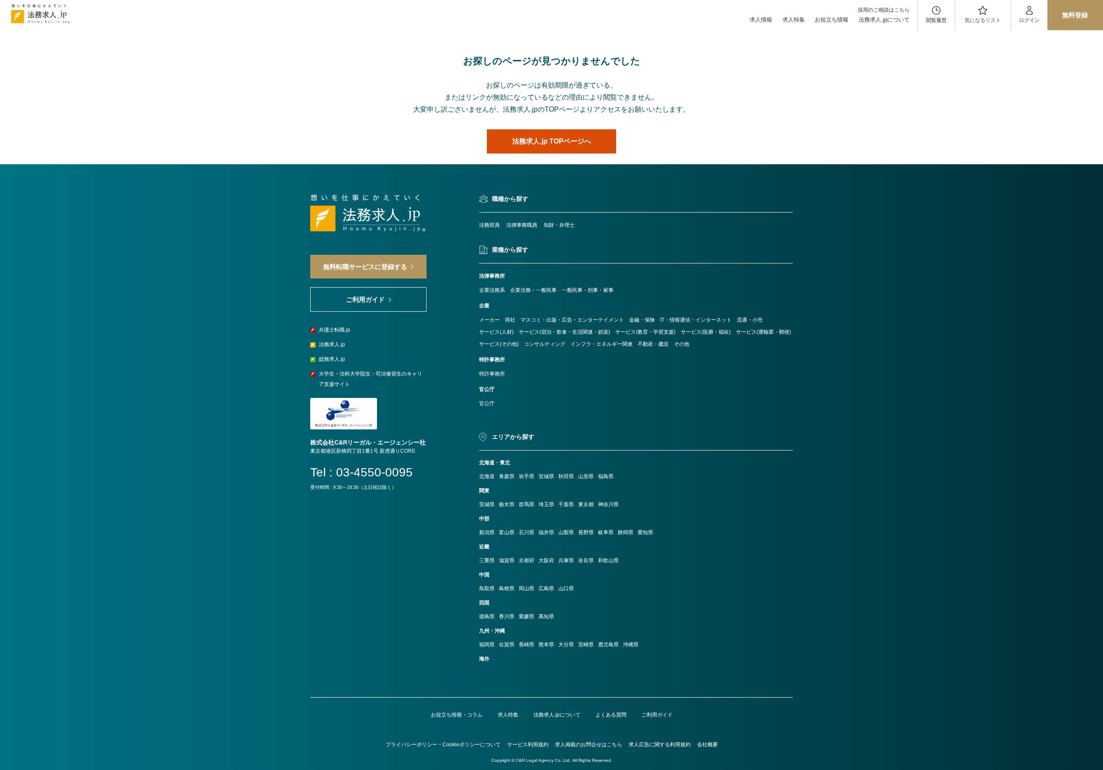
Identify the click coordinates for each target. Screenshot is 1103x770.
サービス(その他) (499, 344)
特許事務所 (492, 374)
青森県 (506, 476)
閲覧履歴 (936, 20)
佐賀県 (506, 645)
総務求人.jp (332, 359)
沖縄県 (631, 645)
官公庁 (487, 404)
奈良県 (586, 560)
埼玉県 (546, 504)
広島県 (546, 588)
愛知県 (645, 532)
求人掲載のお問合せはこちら (588, 745)
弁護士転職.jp (334, 330)
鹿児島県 (608, 645)
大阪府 (546, 560)
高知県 (546, 616)
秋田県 (566, 476)
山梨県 (566, 532)
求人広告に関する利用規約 (660, 745)
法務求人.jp (332, 344)
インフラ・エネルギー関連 (601, 344)
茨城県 (487, 504)
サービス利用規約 (527, 745)
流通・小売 (750, 320)
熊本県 (546, 645)
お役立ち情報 (831, 19)
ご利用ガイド (657, 715)
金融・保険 (642, 320)
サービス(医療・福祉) (706, 332)
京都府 (526, 560)
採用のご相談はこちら (884, 10)
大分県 (566, 645)
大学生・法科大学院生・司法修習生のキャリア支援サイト (370, 379)
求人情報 (761, 19)
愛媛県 (526, 616)
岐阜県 (606, 532)
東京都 (586, 504)
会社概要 (707, 745)
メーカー (489, 320)
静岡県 (625, 532)
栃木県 (506, 504)
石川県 (526, 532)
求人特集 (793, 19)
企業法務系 (492, 290)
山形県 (586, 476)
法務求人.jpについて (884, 19)
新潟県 (487, 532)
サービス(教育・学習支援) (645, 332)
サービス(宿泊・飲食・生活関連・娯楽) (564, 332)
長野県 (586, 532)
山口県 (566, 588)
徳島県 (487, 616)
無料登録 (1075, 15)
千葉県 (566, 504)
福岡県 (487, 645)
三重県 (487, 560)
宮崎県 (586, 645)
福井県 (546, 532)
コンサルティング (544, 344)
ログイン (1029, 20)
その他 (681, 344)
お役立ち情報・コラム (457, 715)
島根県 (506, 588)
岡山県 (526, 588)
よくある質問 (610, 715)
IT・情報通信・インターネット (696, 320)
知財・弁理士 (559, 225)
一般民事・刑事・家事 (588, 290)
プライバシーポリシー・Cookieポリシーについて (443, 745)
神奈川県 (608, 504)
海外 (484, 659)
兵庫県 (566, 560)
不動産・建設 (653, 344)
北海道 (487, 476)
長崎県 (526, 645)
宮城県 (546, 476)
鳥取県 (487, 588)
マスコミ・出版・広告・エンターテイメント (572, 320)
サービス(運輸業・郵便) (763, 332)
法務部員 (489, 225)
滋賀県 (506, 560)
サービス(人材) (496, 332)
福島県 (606, 476)
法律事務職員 (521, 225)
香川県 (506, 616)
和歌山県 (608, 560)
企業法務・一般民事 (533, 290)
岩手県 (526, 476)
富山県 (506, 532)
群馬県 (526, 504)
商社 (510, 320)
